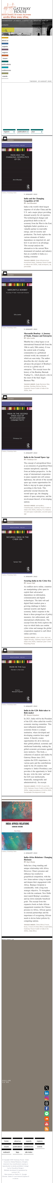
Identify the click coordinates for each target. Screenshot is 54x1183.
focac (26, 927)
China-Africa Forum (42, 924)
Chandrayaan (28, 507)
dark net (47, 637)
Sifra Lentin (31, 338)
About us (5, 41)
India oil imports (43, 264)
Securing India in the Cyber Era (37, 581)
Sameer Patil (31, 583)
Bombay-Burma (35, 386)
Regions (5, 52)
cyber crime (40, 637)
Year (33, 132)
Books (11, 140)
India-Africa (33, 931)
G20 (25, 788)
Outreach (6, 1152)
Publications (5, 64)
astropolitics (40, 505)
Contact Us (27, 20)
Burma (44, 386)
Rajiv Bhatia (31, 862)
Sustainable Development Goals (34, 792)
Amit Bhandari (32, 203)
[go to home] (16, 18)
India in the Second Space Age (36, 457)
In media (17, 20)
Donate (5, 25)
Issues (5, 58)
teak (30, 390)
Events (4, 76)
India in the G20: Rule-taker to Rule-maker (37, 711)
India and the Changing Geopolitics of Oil (34, 199)
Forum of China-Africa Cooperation (40, 927)
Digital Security (29, 639)
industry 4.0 (40, 510)
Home (6, 1141)
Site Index (28, 1152)
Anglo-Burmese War (42, 384)
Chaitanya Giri (32, 459)
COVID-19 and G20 (42, 786)
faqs (17, 1152)
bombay (26, 386)
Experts (5, 47)
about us (17, 1141)
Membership (7, 20)
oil (50, 264)
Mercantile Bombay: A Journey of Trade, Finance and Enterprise (38, 334)
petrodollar (27, 266)
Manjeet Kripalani (33, 715)
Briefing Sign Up (41, 20)
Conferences (5, 70)
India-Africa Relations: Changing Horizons (38, 858)
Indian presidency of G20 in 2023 (40, 790)
